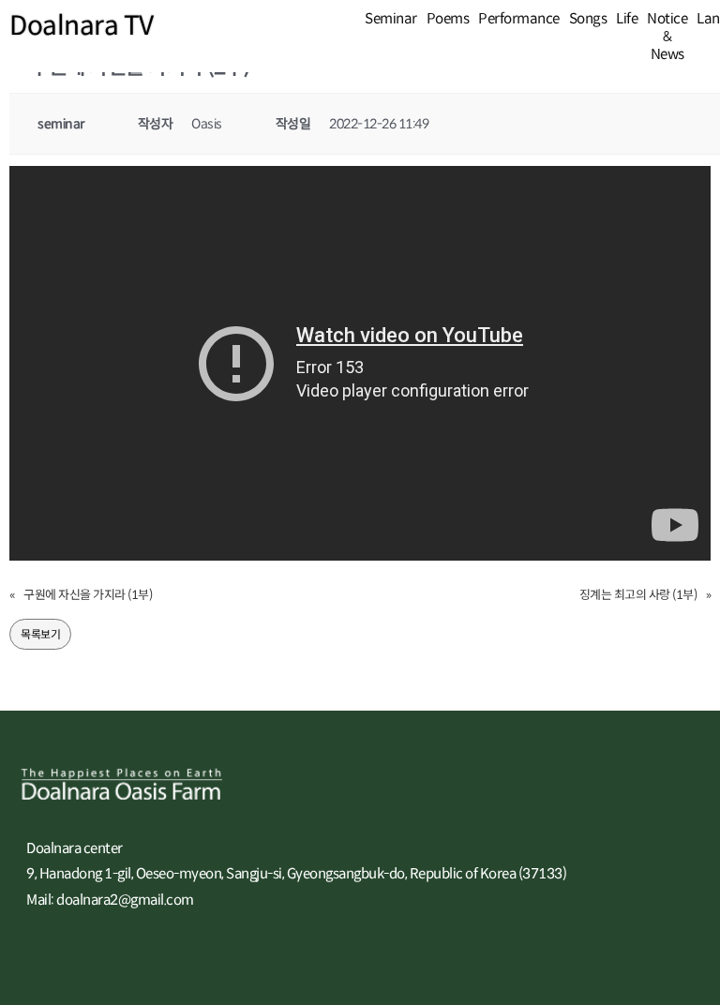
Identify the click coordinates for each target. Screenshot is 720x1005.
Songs (588, 18)
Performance (519, 18)
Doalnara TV (81, 25)
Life (627, 18)
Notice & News (667, 36)
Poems (448, 18)
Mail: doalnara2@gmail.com (110, 899)
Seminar (391, 18)
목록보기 (40, 634)
